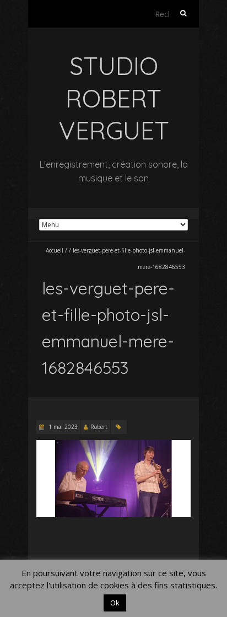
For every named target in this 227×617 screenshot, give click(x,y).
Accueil (54, 250)
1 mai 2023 (62, 427)
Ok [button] (115, 603)
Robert (98, 427)
